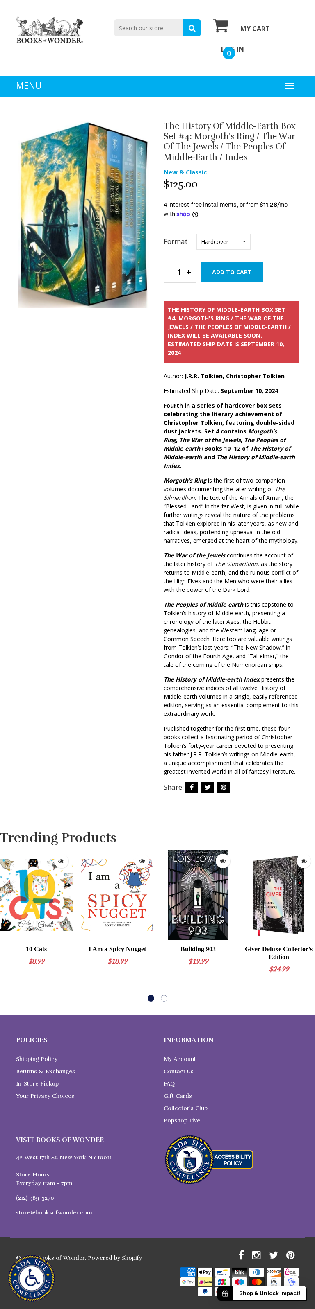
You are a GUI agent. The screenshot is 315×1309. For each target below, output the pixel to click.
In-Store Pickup (37, 1083)
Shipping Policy (36, 1059)
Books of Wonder (61, 1258)
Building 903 (198, 949)
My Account (180, 1059)
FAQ (169, 1083)
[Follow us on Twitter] (207, 787)
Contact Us (179, 1071)
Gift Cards (178, 1095)
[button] (151, 998)
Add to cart (232, 272)
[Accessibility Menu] (31, 1278)
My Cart (255, 28)
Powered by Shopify (115, 1258)
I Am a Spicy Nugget (117, 949)
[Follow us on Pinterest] (223, 787)
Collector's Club (186, 1108)
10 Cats (36, 949)
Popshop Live (182, 1120)
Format (175, 241)
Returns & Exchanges (45, 1071)
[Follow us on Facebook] (191, 787)
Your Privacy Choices (45, 1095)
